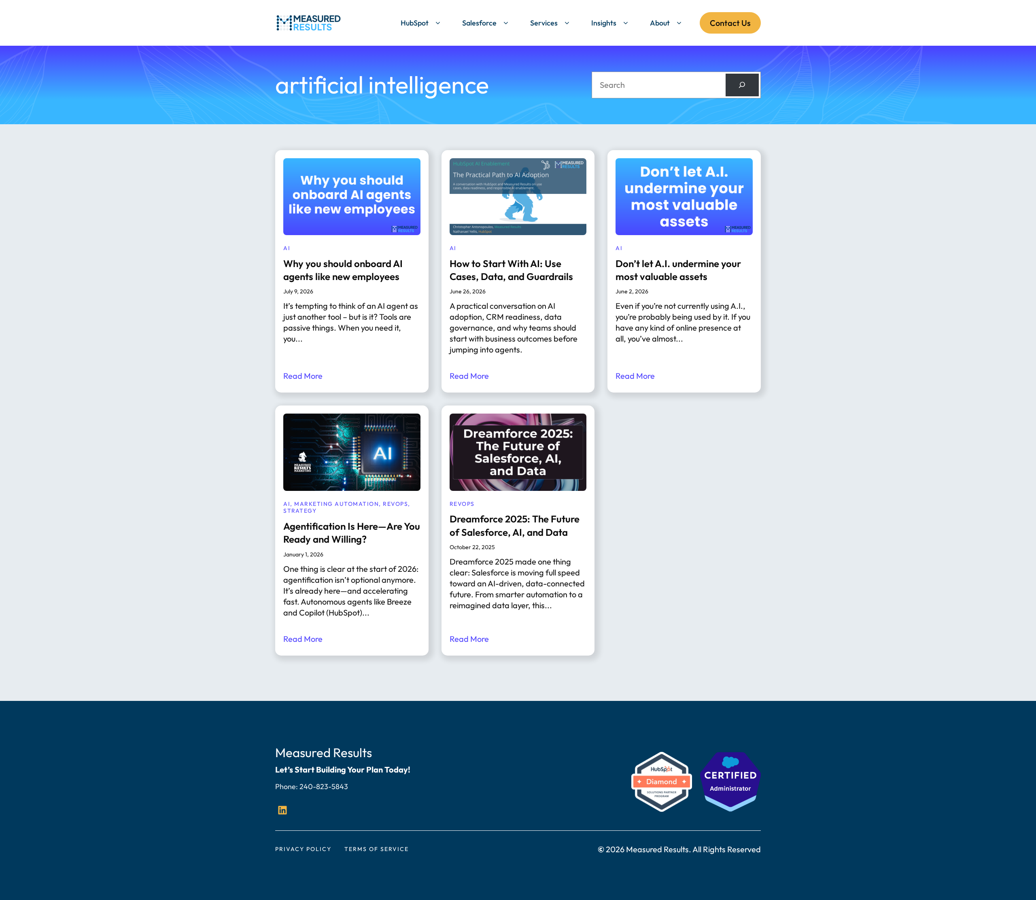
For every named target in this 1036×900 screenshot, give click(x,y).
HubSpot (415, 23)
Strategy (299, 510)
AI (286, 248)
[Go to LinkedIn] (282, 810)
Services (544, 23)
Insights (603, 23)
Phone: (287, 786)
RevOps (395, 503)
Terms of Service (376, 849)
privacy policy (303, 849)
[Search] (742, 85)
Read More (303, 376)
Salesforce (479, 23)
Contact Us (730, 23)
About (660, 23)
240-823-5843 (323, 786)
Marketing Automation (336, 503)
